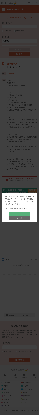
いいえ (19, 218)
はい (19, 214)
